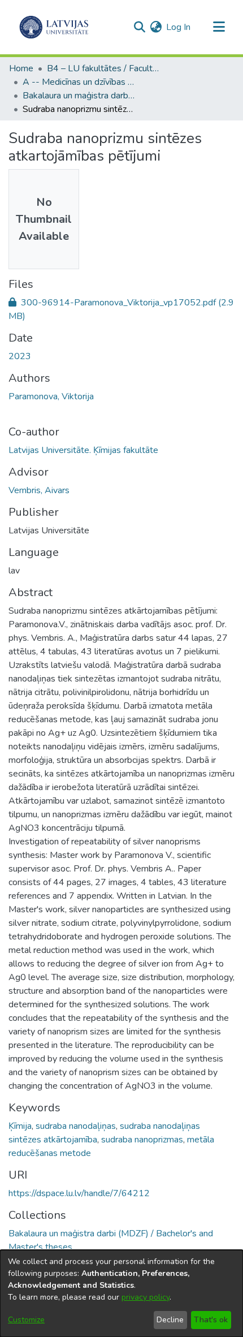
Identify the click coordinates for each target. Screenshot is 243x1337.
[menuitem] (156, 27)
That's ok (211, 1319)
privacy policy (146, 1297)
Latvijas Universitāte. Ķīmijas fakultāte (83, 450)
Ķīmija (20, 1126)
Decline (170, 1319)
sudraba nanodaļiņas (76, 1126)
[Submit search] (139, 27)
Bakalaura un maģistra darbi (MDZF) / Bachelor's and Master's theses (79, 95)
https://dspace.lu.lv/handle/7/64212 (79, 1193)
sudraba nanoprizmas (142, 1139)
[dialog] (121, 1293)
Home (21, 68)
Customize (26, 1319)
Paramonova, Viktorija (51, 396)
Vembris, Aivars (39, 490)
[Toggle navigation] (219, 27)
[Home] (53, 27)
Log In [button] (179, 27)
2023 (19, 356)
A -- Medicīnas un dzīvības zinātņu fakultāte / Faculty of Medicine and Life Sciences (79, 82)
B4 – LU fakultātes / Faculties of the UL (103, 68)
